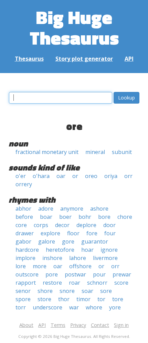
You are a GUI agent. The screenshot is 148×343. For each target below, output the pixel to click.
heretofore (60, 249)
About (26, 325)
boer (65, 217)
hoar (87, 249)
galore (46, 241)
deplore (86, 225)
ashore (99, 208)
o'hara (41, 176)
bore (104, 217)
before (24, 217)
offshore (80, 266)
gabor (23, 241)
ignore (109, 249)
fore (91, 233)
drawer (24, 233)
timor (83, 299)
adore (45, 208)
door (109, 225)
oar (60, 176)
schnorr (97, 282)
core (21, 225)
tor (101, 299)
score (121, 282)
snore (67, 291)
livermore (105, 258)
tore (117, 299)
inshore (52, 258)
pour (99, 274)
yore (115, 307)
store (44, 299)
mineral (95, 152)
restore (52, 282)
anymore (71, 208)
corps (41, 225)
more (39, 266)
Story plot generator (84, 58)
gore (68, 241)
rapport (25, 282)
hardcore (27, 249)
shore (45, 291)
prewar (122, 274)
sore (106, 291)
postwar (75, 274)
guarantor (94, 241)
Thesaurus (29, 58)
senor (23, 291)
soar (87, 291)
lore (20, 266)
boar (46, 217)
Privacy (78, 325)
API (129, 58)
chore (124, 217)
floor (73, 233)
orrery (23, 184)
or (75, 176)
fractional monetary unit (46, 152)
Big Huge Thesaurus (74, 27)
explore (50, 233)
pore (51, 274)
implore (25, 258)
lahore (77, 258)
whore (94, 307)
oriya (110, 176)
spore (23, 299)
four (110, 233)
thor (64, 299)
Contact (100, 325)
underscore (47, 307)
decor (62, 225)
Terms (58, 325)
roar (74, 282)
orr (128, 176)
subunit (122, 152)
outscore (27, 274)
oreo (91, 176)
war (74, 307)
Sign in (121, 325)
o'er (20, 176)
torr (20, 307)
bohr (84, 217)
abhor (23, 208)
